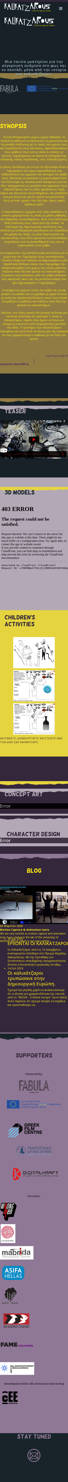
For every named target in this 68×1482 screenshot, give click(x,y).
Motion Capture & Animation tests (24, 929)
